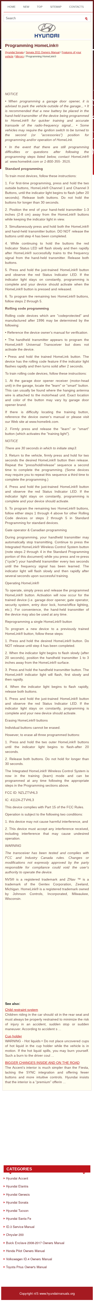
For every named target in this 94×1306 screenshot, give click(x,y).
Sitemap (55, 6)
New (26, 6)
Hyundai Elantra (17, 1186)
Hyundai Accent (17, 1178)
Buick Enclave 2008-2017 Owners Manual (35, 1242)
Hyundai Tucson (17, 1210)
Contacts (76, 6)
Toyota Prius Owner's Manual (26, 1267)
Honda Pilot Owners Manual (25, 1250)
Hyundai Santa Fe (18, 1218)
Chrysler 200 (15, 1234)
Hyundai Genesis (18, 1194)
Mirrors (19, 56)
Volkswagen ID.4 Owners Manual (29, 1259)
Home (11, 6)
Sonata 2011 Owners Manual (43, 52)
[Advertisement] (47, 74)
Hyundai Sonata (14, 52)
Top (39, 6)
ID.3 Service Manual (20, 1226)
